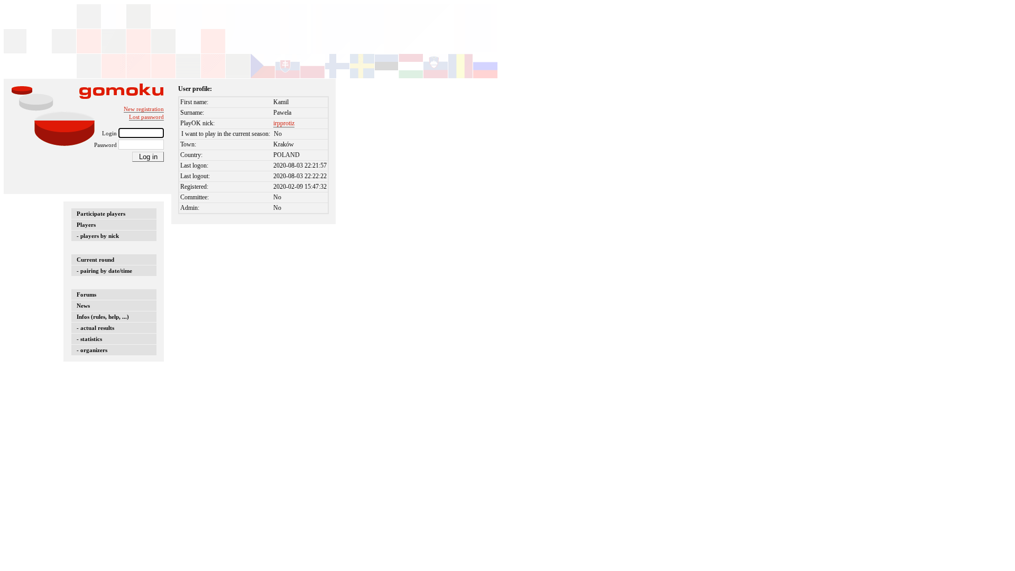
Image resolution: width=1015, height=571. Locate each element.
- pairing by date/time (104, 271)
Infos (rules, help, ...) (103, 317)
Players (86, 225)
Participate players (101, 213)
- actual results (95, 328)
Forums (86, 294)
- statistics (89, 339)
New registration (144, 109)
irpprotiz (283, 123)
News (83, 305)
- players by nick (98, 236)
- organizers (92, 350)
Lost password (146, 117)
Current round (95, 259)
